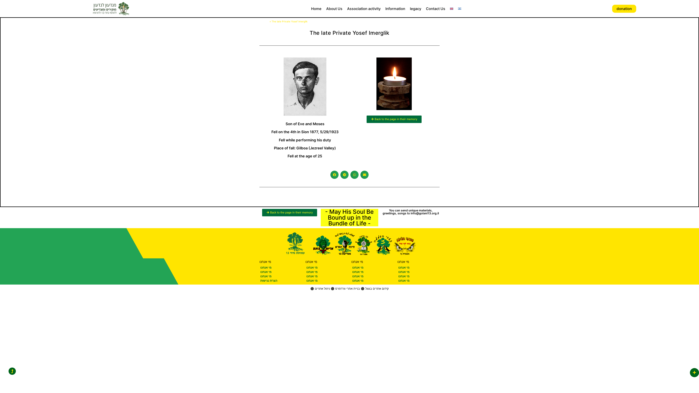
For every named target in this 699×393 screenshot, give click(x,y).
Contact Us (435, 9)
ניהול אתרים (322, 288)
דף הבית (264, 21)
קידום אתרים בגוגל (377, 288)
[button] (334, 175)
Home (316, 9)
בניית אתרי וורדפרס (347, 288)
